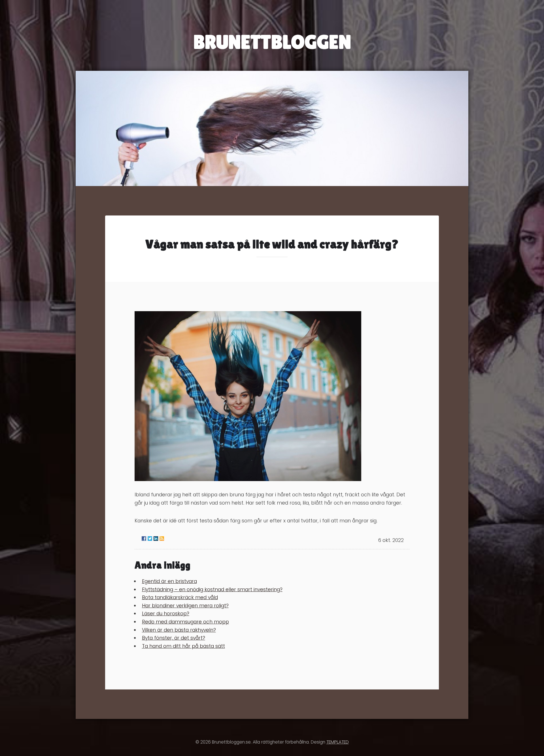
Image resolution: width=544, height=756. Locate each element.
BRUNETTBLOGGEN (272, 42)
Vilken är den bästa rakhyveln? (179, 630)
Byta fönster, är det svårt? (173, 638)
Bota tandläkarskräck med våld (180, 597)
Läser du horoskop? (165, 613)
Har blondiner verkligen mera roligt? (185, 605)
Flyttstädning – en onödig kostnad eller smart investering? (212, 589)
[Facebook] (144, 538)
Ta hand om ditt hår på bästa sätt (183, 646)
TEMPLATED (337, 742)
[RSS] (162, 538)
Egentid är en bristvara (169, 581)
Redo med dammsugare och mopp (185, 621)
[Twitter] (150, 538)
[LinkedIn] (156, 538)
